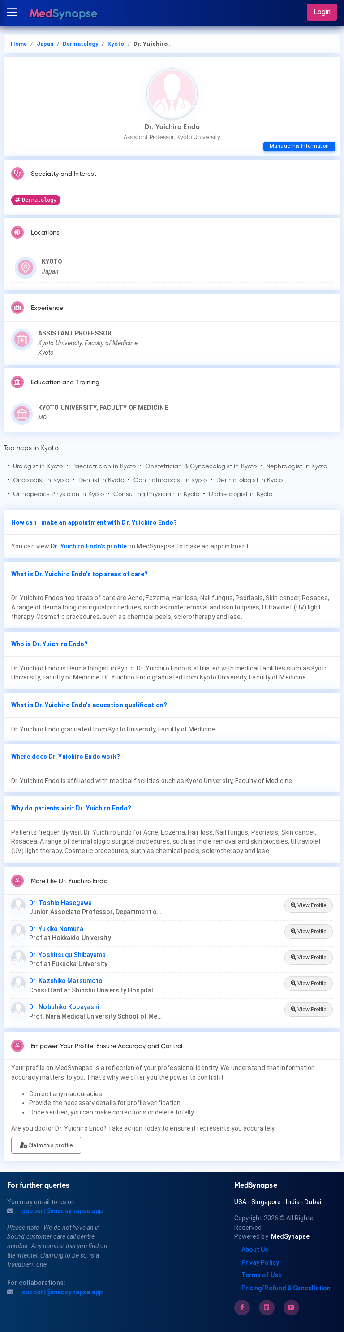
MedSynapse (290, 1236)
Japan (45, 43)
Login (322, 12)
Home (19, 43)
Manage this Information (299, 146)
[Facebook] (242, 1307)
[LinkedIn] (266, 1307)
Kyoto (116, 43)
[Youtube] (291, 1307)
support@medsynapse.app (62, 1210)
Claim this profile (50, 1145)
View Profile (311, 905)
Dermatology (80, 43)
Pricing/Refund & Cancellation (286, 1288)
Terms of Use (261, 1275)
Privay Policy (260, 1262)
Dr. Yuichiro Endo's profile (89, 546)
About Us (255, 1249)
